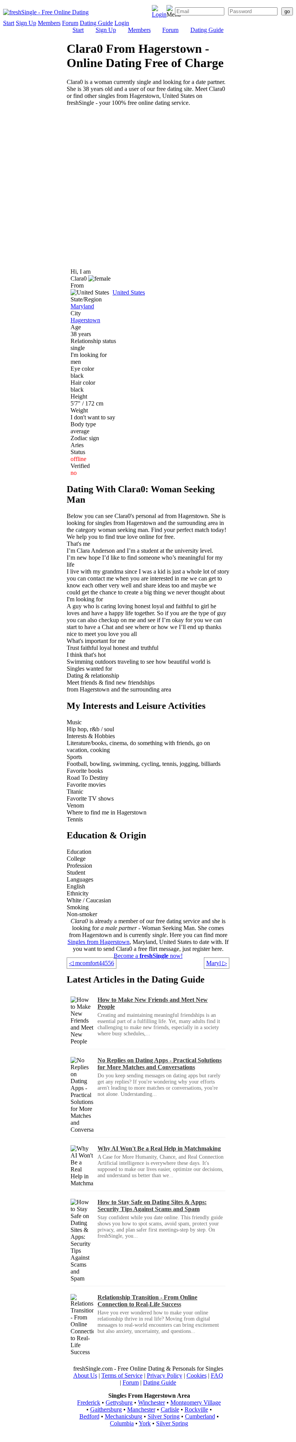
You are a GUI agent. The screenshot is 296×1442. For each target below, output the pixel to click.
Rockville (196, 1409)
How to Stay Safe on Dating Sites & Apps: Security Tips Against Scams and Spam (152, 1205)
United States (129, 292)
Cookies (197, 1375)
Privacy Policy (164, 1375)
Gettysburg (119, 1402)
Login (121, 23)
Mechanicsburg (123, 1416)
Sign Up (26, 23)
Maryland (82, 306)
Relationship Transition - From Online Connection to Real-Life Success (147, 1300)
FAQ (217, 1375)
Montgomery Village (195, 1402)
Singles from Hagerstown (98, 942)
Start (8, 23)
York (145, 1423)
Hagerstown (85, 320)
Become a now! (148, 955)
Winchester (151, 1402)
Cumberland (200, 1416)
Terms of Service (122, 1375)
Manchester (141, 1409)
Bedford (89, 1416)
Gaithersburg (106, 1409)
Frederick (88, 1402)
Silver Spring (164, 1416)
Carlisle (170, 1409)
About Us (85, 1375)
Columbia (122, 1423)
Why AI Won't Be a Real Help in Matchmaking (159, 1148)
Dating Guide (96, 23)
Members (49, 23)
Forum (70, 23)
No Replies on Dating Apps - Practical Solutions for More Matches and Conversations (160, 1063)
